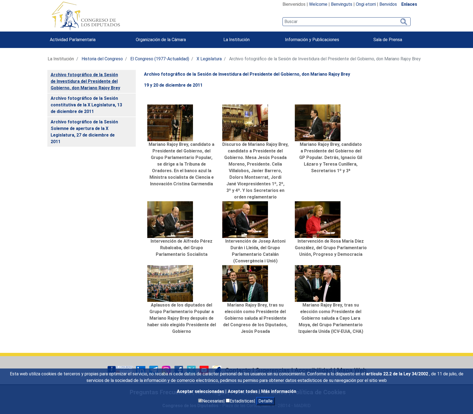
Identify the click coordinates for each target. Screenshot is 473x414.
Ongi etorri (366, 4)
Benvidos (388, 4)
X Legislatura (209, 58)
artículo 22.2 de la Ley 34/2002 (397, 373)
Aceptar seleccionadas (201, 391)
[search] (346, 21)
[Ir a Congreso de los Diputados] (85, 16)
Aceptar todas (243, 391)
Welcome (318, 4)
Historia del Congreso (102, 58)
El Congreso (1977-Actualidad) (159, 58)
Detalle (265, 401)
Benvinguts (341, 4)
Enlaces (409, 4)
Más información (278, 391)
